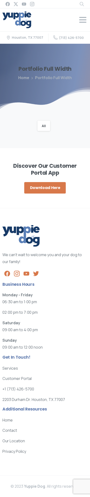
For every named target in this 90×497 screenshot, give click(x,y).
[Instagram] (32, 4)
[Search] (82, 4)
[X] (16, 4)
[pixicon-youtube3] (26, 273)
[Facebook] (8, 4)
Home (23, 77)
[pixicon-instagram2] (17, 273)
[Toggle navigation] (83, 20)
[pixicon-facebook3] (7, 273)
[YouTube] (24, 4)
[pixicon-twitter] (36, 273)
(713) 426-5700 (71, 37)
